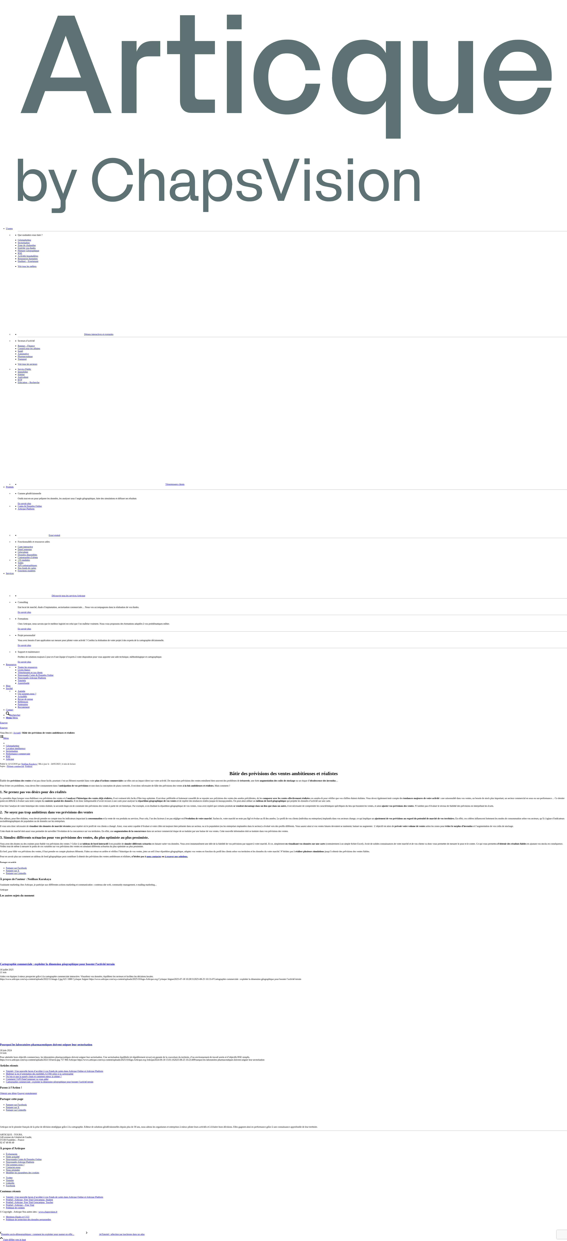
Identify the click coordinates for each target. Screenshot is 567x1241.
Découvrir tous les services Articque (68, 595)
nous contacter (154, 856)
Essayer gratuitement (27, 1093)
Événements (11, 1154)
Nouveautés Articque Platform (20, 1162)
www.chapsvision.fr (48, 1212)
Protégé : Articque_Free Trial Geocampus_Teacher (29, 1202)
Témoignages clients (174, 484)
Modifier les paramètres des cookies (22, 1172)
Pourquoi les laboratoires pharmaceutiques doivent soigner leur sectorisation (46, 1044)
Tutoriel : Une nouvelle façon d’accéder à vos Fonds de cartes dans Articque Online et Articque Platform (54, 1071)
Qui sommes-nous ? (15, 1164)
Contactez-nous (13, 1167)
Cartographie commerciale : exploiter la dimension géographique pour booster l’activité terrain (57, 964)
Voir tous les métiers (27, 266)
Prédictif (28, 766)
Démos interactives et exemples (98, 334)
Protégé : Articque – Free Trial (20, 1205)
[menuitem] (286, 356)
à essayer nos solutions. (176, 856)
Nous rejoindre (13, 1170)
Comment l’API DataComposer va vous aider (27, 1079)
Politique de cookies (15, 1207)
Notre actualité (12, 1156)
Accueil (17, 733)
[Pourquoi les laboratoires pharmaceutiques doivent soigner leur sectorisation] (36, 1039)
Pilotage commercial (15, 766)
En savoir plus (24, 503)
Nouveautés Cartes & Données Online (24, 1159)
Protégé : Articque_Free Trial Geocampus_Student (29, 1199)
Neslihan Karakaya (29, 764)
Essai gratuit (54, 535)
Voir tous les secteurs (27, 364)
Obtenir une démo (8, 1093)
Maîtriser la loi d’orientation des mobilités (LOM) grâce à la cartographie (39, 1074)
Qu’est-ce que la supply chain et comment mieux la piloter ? (34, 1076)
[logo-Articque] (283, 223)
